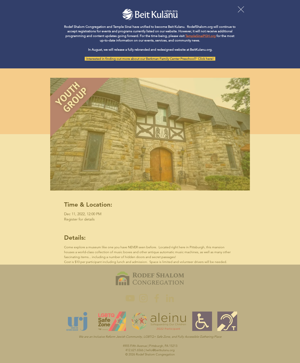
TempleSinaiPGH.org (200, 36)
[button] (241, 9)
